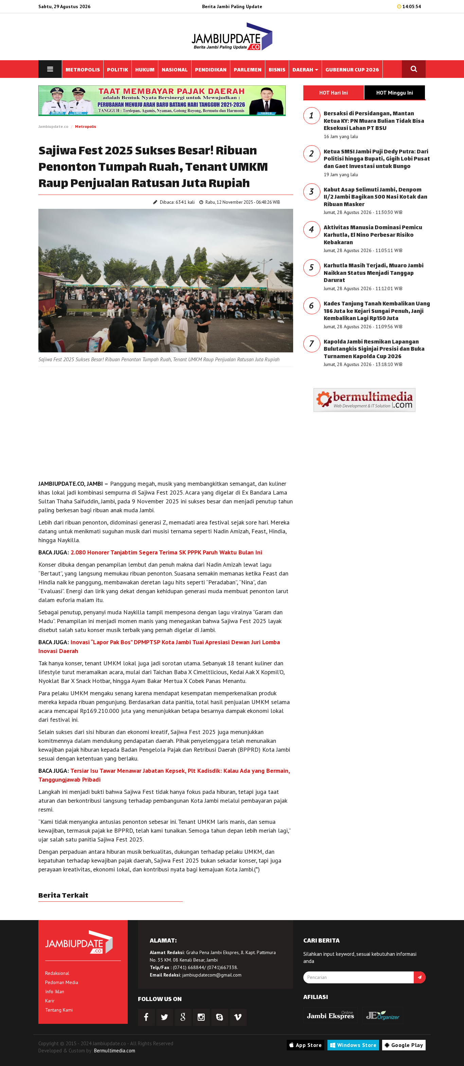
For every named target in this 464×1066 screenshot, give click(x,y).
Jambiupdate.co (53, 126)
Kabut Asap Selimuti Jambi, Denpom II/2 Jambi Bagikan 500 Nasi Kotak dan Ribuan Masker (375, 197)
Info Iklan (54, 991)
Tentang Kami (59, 1010)
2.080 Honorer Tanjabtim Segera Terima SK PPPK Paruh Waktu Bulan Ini (166, 552)
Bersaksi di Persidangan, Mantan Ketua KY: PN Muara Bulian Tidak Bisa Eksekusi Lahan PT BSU (374, 121)
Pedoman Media (61, 982)
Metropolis (85, 126)
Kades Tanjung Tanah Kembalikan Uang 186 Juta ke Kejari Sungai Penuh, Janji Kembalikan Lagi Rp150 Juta (377, 311)
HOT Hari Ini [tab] (333, 92)
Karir (50, 1001)
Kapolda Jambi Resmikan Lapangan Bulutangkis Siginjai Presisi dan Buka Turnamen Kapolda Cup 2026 (374, 349)
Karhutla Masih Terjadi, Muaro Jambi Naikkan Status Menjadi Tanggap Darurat (374, 273)
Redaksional (57, 973)
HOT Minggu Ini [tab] (394, 92)
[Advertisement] (165, 421)
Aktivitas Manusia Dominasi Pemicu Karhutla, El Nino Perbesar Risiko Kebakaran (373, 235)
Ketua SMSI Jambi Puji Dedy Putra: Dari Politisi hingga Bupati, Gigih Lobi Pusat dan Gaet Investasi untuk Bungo (377, 159)
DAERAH (303, 70)
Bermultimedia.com (114, 1050)
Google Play (407, 1045)
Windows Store (357, 1045)
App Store (309, 1045)
